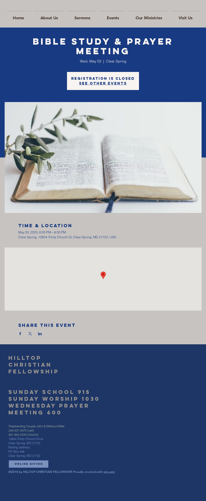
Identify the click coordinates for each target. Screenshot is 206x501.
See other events (103, 83)
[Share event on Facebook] (20, 333)
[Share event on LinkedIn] (40, 333)
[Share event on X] (30, 333)
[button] (28, 464)
